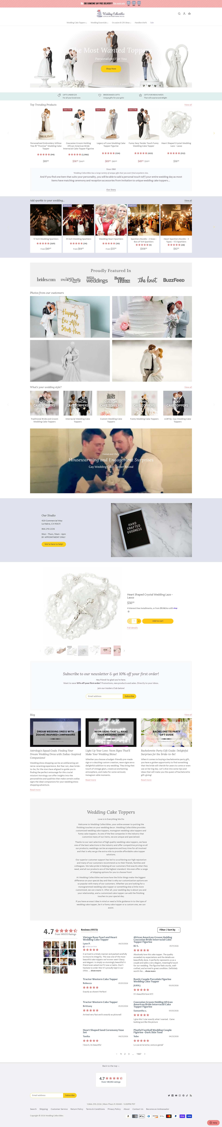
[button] (46, 154)
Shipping (43, 1109)
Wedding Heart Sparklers (111, 239)
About (127, 1109)
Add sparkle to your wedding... (47, 200)
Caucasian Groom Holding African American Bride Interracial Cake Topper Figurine (78, 146)
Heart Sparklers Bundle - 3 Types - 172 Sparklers (176, 240)
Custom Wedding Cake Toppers (111, 420)
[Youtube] (176, 1095)
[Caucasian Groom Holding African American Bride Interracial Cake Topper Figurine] (78, 124)
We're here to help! (54, 544)
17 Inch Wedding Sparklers (45, 239)
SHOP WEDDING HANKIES (58, 70)
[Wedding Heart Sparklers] (111, 220)
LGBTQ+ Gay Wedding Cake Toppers (177, 420)
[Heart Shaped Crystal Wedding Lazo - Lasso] (176, 124)
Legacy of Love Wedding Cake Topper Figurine (111, 144)
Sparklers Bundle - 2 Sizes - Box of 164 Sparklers (144, 240)
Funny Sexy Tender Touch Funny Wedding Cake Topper (144, 144)
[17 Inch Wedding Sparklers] (46, 220)
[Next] (190, 59)
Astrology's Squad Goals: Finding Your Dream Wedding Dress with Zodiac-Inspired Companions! (55, 754)
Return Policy (77, 1109)
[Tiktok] (187, 1095)
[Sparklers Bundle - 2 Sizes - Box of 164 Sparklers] (143, 220)
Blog (32, 714)
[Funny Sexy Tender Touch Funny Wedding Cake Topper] (143, 124)
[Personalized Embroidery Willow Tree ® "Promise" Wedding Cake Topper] (46, 124)
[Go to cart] (189, 14)
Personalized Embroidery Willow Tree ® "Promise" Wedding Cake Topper (46, 146)
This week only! (119, 3)
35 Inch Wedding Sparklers (78, 239)
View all (188, 105)
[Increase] (139, 621)
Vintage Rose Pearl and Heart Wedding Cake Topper (100, 938)
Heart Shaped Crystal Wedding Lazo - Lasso (176, 144)
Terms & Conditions (95, 1109)
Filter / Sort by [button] (167, 930)
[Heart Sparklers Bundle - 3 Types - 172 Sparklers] (176, 220)
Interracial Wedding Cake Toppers (78, 420)
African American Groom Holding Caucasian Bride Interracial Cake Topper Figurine (153, 940)
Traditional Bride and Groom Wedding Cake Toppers (44, 420)
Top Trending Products (43, 104)
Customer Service (59, 1109)
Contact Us (138, 1109)
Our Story (111, 189)
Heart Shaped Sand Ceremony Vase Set (103, 1031)
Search (33, 1109)
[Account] (184, 14)
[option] (111, 59)
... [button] (94, 970)
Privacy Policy (114, 1109)
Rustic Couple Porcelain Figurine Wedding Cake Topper (152, 980)
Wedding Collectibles (54, 1116)
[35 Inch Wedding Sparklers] (78, 220)
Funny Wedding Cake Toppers (144, 419)
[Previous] (31, 59)
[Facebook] (173, 1095)
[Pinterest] (183, 1095)
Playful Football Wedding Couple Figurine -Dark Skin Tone (153, 1031)
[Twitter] (169, 1095)
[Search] (179, 14)
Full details (132, 628)
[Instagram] (180, 1095)
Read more (35, 790)
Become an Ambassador (157, 1109)
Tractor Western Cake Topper (100, 979)
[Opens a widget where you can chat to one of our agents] (213, 1123)
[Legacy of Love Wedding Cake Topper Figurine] (111, 124)
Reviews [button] (89, 929)
